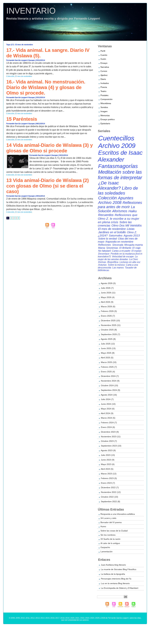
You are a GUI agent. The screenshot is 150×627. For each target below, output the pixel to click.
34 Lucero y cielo (108, 518)
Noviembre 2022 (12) (111, 492)
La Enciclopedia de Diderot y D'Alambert (119, 588)
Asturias (102, 264)
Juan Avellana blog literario (113, 565)
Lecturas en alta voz (130, 262)
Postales (104, 95)
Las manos (118, 267)
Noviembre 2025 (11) (111, 325)
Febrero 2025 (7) (109, 367)
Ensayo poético (107, 119)
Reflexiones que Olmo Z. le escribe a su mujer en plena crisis (118, 218)
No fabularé (104, 250)
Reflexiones (104, 244)
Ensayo (103, 63)
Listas (130, 228)
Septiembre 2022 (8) (110, 501)
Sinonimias (112, 248)
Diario (103, 79)
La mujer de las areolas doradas (118, 258)
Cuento (103, 55)
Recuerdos (106, 215)
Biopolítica (112, 262)
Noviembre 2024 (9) (110, 381)
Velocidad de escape (123, 256)
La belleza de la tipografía (113, 574)
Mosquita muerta (133, 244)
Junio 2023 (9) (107, 460)
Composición (106, 99)
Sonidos (104, 107)
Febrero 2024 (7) (109, 422)
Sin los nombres (107, 535)
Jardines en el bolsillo (112, 232)
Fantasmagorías (118, 166)
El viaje (136, 248)
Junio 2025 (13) (108, 348)
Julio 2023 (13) (108, 455)
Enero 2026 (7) (108, 316)
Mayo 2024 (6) (108, 408)
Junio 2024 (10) (108, 404)
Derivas (102, 262)
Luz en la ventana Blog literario (115, 583)
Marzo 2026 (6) (108, 306)
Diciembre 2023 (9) (110, 432)
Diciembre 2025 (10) (110, 320)
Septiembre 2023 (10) (111, 446)
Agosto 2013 (132, 235)
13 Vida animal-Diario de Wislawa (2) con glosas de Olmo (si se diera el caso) (47, 186)
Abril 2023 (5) (107, 469)
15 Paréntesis (21, 119)
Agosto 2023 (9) (108, 450)
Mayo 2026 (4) (108, 297)
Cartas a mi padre (121, 250)
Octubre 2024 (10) (109, 385)
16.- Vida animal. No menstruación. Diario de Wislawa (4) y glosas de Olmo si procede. (45, 87)
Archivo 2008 (109, 202)
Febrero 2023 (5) (109, 478)
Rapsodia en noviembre (119, 241)
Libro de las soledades (118, 190)
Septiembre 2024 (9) (110, 390)
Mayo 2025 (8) (108, 353)
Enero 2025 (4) (108, 371)
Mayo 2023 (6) (108, 464)
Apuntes (125, 198)
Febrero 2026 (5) (109, 311)
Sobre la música (116, 264)
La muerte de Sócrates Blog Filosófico (118, 569)
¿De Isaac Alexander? (109, 185)
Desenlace (103, 253)
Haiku (132, 211)
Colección (10, 76)
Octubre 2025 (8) (109, 330)
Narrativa (104, 67)
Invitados (104, 83)
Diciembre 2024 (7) (110, 376)
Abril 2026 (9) (107, 302)
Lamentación (106, 551)
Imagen (104, 111)
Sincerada (117, 244)
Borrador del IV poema (111, 522)
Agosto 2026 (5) (108, 283)
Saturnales (115, 235)
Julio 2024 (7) (107, 399)
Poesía (103, 87)
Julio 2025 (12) (108, 344)
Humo (103, 526)
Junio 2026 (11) (108, 292)
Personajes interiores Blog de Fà (116, 579)
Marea (101, 247)
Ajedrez (104, 75)
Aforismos (119, 211)
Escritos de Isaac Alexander (120, 156)
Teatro (103, 91)
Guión (103, 59)
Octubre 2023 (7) (109, 441)
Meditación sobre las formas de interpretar (120, 174)
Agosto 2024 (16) (109, 395)
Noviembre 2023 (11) (111, 436)
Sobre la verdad (107, 238)
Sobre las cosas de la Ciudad (114, 531)
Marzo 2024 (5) (108, 418)
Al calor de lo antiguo (110, 543)
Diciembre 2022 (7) (110, 487)
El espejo (136, 250)
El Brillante (125, 248)
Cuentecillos (116, 138)
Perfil (102, 51)
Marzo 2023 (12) (108, 473)
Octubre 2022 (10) (109, 497)
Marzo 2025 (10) (108, 362)
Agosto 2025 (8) (108, 339)
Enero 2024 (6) (108, 427)
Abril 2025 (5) (107, 357)
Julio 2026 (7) (107, 288)
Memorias (105, 115)
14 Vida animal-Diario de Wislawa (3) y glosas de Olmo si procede (49, 147)
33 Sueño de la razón (110, 539)
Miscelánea (105, 103)
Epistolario (105, 123)
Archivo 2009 (116, 145)
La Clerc (133, 259)
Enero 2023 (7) (108, 483)
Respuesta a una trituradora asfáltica (117, 514)
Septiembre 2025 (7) (110, 334)
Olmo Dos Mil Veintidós (126, 225)
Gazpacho (105, 547)
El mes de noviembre (23, 76)
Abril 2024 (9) (107, 413)
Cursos (103, 71)
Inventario (31, 10)
